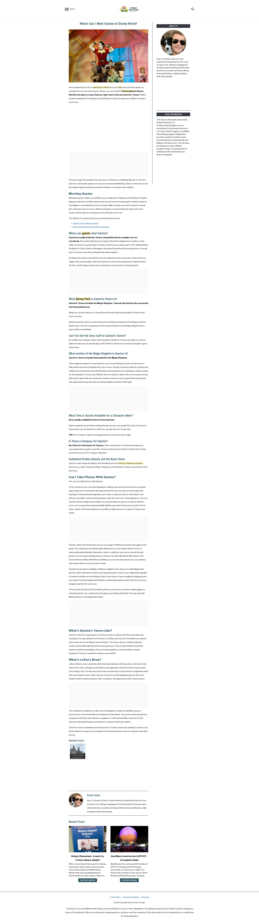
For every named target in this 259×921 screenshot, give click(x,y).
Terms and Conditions (131, 897)
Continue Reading (87, 880)
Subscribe (145, 897)
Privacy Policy (115, 897)
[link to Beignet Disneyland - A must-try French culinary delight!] (87, 839)
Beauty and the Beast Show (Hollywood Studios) (91, 227)
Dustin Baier (93, 795)
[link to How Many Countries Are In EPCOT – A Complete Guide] (129, 839)
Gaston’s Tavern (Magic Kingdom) (85, 223)
